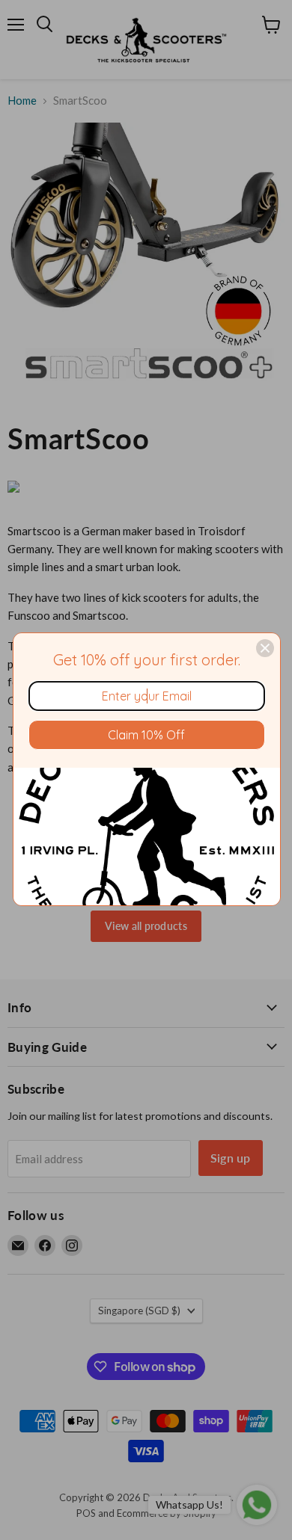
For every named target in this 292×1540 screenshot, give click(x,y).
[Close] (265, 648)
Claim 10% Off (146, 734)
